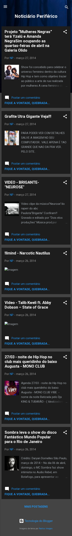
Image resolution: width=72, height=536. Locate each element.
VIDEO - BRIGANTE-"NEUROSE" (22, 184)
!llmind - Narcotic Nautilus (27, 253)
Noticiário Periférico (36, 16)
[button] (65, 32)
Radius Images (46, 528)
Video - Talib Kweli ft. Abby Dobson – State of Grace (28, 305)
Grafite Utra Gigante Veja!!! (28, 116)
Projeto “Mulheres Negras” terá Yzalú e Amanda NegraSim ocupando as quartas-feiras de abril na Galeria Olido (28, 41)
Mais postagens (36, 506)
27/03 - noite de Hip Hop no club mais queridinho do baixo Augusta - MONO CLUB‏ (31, 362)
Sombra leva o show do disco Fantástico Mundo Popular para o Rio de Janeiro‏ (31, 437)
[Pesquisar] (66, 8)
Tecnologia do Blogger (38, 521)
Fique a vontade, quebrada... (27, 103)
